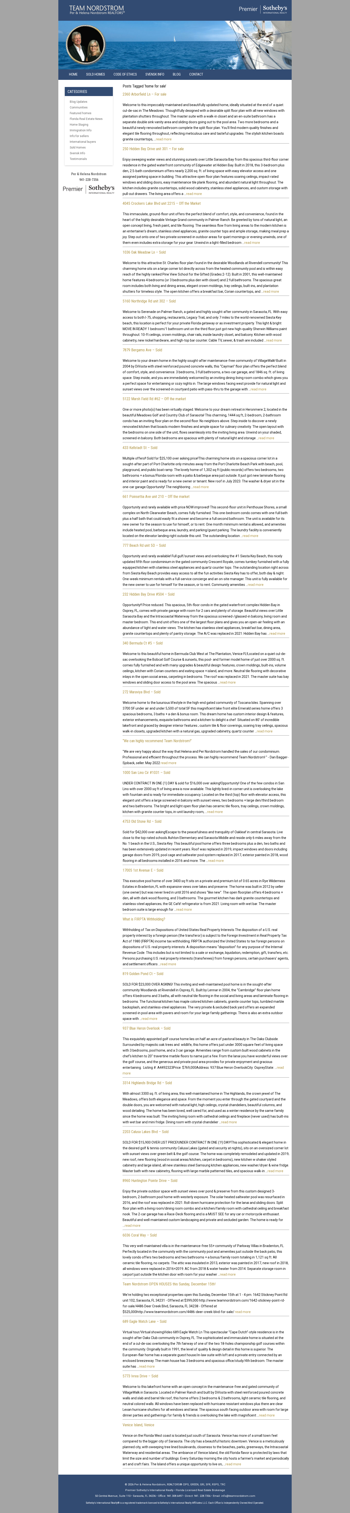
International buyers (83, 141)
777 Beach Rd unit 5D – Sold (144, 545)
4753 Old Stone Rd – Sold (142, 821)
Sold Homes (95, 74)
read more (164, 139)
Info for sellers (79, 136)
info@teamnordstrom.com (238, 1496)
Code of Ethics (125, 74)
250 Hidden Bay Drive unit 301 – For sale (153, 149)
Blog (177, 74)
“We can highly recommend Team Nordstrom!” (157, 741)
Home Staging (79, 124)
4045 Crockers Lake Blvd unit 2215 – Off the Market (162, 203)
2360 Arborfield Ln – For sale (144, 94)
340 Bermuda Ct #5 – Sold (143, 643)
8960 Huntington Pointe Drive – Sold (150, 1180)
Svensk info (154, 74)
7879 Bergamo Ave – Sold (142, 350)
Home (73, 74)
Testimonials (78, 159)
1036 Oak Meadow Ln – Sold (144, 252)
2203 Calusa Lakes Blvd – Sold (146, 1132)
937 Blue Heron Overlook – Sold (146, 1028)
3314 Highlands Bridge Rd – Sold (147, 1083)
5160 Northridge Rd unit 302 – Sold (149, 301)
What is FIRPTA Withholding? (144, 919)
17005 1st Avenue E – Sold (143, 870)
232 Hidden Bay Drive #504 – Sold (149, 594)
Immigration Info (80, 130)
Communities (79, 107)
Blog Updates (78, 101)
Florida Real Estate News (86, 119)
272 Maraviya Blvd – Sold (141, 692)
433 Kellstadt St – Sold (140, 447)
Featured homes (80, 113)
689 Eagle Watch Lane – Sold (144, 1321)
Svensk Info (77, 153)
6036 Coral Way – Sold (140, 1235)
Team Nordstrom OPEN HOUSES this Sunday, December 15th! (169, 1284)
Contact (196, 74)
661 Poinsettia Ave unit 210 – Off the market (156, 496)
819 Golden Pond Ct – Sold (143, 973)
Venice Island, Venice (138, 1425)
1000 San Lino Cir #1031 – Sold (146, 772)
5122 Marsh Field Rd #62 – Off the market (154, 399)
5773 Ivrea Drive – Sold (140, 1376)
